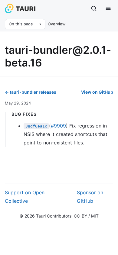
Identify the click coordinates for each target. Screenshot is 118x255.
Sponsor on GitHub (90, 196)
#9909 (58, 126)
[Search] (94, 8)
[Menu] (108, 8)
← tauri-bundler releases (30, 92)
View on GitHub (97, 92)
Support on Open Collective (24, 196)
